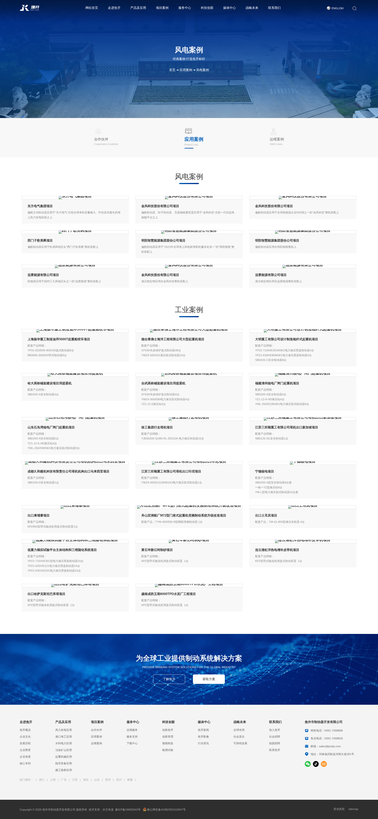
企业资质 (25, 756)
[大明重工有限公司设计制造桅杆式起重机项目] (302, 330)
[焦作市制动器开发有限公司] (29, 9)
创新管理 (167, 736)
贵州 (108, 779)
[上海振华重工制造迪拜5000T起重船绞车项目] (75, 330)
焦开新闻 (203, 730)
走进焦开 (114, 7)
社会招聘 (274, 736)
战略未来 (252, 7)
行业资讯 (203, 743)
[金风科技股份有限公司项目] (189, 197)
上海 (53, 779)
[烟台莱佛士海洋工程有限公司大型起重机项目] (189, 330)
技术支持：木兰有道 (101, 809)
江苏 (75, 779)
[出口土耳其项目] (302, 507)
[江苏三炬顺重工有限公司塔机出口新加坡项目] (302, 419)
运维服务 (132, 730)
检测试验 (167, 750)
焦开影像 (203, 736)
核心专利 (25, 763)
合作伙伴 (96, 730)
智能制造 (167, 743)
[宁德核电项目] (302, 463)
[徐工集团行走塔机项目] (189, 419)
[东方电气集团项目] (75, 197)
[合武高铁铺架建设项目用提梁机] (189, 374)
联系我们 (274, 7)
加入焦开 (274, 730)
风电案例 (202, 70)
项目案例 (162, 7)
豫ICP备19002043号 (128, 809)
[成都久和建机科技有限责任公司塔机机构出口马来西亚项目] (75, 463)
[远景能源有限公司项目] (75, 266)
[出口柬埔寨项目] (75, 507)
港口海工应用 (63, 736)
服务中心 (184, 7)
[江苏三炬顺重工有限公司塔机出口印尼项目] (189, 463)
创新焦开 (167, 730)
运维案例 (96, 743)
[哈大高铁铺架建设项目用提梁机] (75, 374)
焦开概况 (25, 730)
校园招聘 (274, 743)
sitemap (353, 809)
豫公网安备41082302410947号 (166, 809)
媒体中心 (229, 7)
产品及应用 (138, 7)
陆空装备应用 (63, 763)
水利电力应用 (63, 743)
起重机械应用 (63, 756)
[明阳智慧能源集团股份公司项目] (189, 232)
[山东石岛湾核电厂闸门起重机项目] (75, 419)
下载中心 (132, 743)
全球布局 (239, 730)
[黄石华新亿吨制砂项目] (189, 541)
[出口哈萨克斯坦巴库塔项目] (75, 585)
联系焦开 (274, 750)
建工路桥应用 (63, 770)
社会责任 (239, 736)
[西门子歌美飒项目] (75, 232)
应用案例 (186, 70)
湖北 (86, 779)
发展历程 (25, 743)
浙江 (42, 779)
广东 (64, 779)
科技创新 (207, 7)
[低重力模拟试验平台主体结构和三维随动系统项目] (75, 541)
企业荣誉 (25, 750)
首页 (172, 70)
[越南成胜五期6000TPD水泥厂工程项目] (189, 585)
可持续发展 (240, 743)
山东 (97, 779)
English (338, 8)
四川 (119, 779)
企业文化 (25, 736)
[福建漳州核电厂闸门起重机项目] (302, 374)
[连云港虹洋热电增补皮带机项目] (302, 541)
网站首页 (91, 7)
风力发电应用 (63, 730)
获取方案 (209, 679)
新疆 (130, 779)
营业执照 (339, 809)
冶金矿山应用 (63, 750)
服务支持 (132, 736)
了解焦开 (169, 679)
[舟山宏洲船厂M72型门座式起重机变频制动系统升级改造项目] (189, 507)
